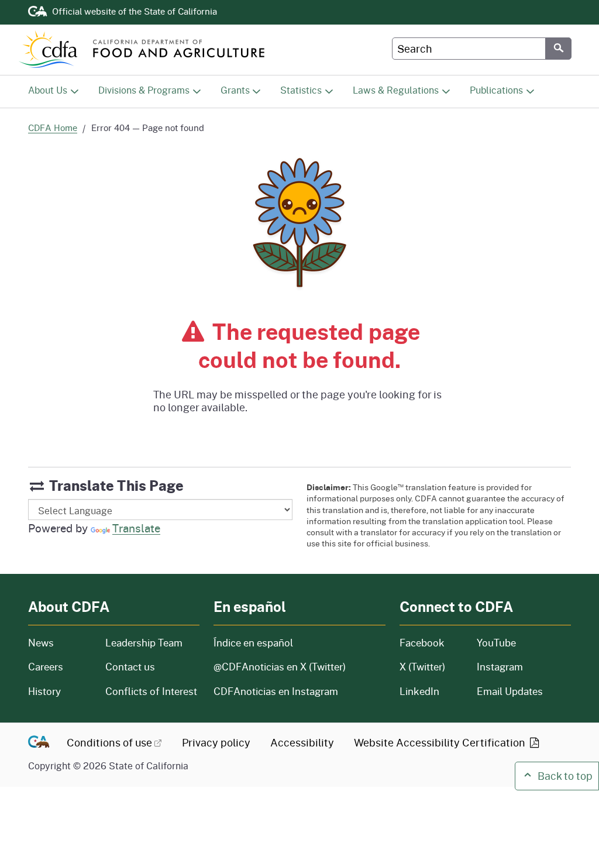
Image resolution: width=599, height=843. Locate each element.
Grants (235, 90)
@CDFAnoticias (280, 666)
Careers (59, 666)
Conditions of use (109, 742)
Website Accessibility (441, 742)
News (59, 642)
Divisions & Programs (144, 90)
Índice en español (253, 642)
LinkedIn (419, 691)
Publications (496, 90)
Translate (136, 528)
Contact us (130, 666)
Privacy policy (216, 742)
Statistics (301, 90)
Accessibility (302, 742)
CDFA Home (52, 128)
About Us (47, 90)
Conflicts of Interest (151, 691)
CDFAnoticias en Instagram (276, 691)
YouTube (496, 642)
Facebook (422, 642)
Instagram (500, 666)
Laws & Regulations (396, 90)
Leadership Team (144, 642)
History (59, 691)
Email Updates (510, 691)
